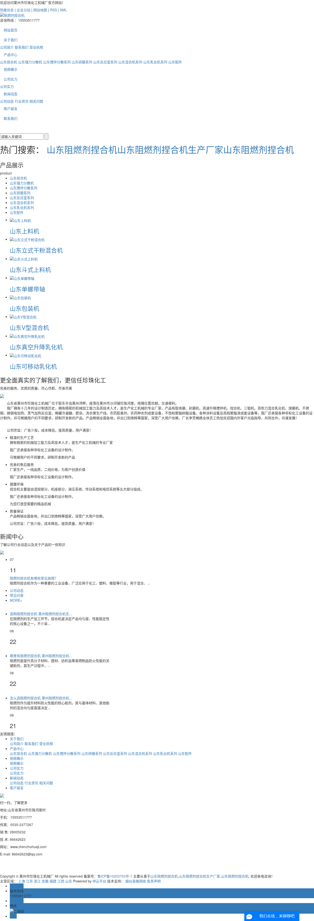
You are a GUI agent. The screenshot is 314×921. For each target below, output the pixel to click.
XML (63, 9)
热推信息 (7, 9)
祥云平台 (99, 881)
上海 (21, 881)
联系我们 (21, 47)
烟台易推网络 (135, 881)
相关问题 (36, 101)
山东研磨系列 (82, 61)
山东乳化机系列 (155, 61)
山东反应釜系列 (105, 61)
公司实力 (10, 79)
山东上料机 (24, 231)
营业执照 (36, 47)
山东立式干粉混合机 (36, 250)
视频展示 (10, 69)
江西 (60, 881)
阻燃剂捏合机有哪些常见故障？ (34, 578)
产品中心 (10, 54)
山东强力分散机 (30, 61)
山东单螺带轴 (27, 288)
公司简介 (7, 47)
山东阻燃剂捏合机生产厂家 (170, 149)
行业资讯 (21, 101)
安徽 (45, 881)
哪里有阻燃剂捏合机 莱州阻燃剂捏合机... (41, 655)
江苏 (29, 881)
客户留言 (10, 108)
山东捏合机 (8, 61)
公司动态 (7, 101)
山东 (68, 881)
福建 (53, 881)
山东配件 (175, 61)
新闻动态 (10, 93)
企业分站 (23, 9)
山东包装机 (24, 308)
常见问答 (17, 595)
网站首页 (10, 29)
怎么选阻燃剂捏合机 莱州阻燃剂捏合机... (41, 697)
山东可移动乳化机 (33, 366)
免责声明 (154, 881)
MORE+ (16, 600)
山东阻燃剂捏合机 (82, 149)
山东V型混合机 (29, 327)
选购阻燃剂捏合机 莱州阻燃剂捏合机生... (41, 613)
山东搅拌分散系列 (57, 61)
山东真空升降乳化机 (36, 346)
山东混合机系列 (130, 61)
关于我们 (10, 39)
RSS (53, 9)
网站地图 (40, 9)
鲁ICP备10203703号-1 (114, 876)
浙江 (37, 881)
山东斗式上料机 (30, 269)
